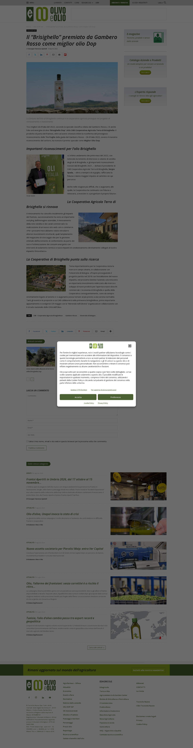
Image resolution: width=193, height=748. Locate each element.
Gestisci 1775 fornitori (79, 390)
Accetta (78, 397)
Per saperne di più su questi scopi (103, 390)
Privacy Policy (103, 403)
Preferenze (115, 397)
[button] (130, 346)
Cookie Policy (89, 403)
